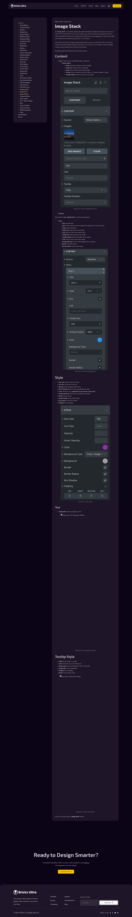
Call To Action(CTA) (26, 52)
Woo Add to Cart (24, 87)
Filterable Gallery (25, 36)
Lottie (21, 112)
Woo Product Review (26, 80)
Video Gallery (24, 98)
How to (20, 117)
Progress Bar (23, 71)
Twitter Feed (23, 50)
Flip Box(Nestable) (25, 110)
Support (103, 6)
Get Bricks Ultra (65, 871)
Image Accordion (25, 107)
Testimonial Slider (25, 96)
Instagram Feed (24, 89)
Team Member (24, 25)
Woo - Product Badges (26, 101)
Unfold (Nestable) (25, 55)
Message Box (24, 32)
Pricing (91, 6)
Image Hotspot (24, 94)
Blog (96, 6)
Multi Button (23, 46)
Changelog (53, 904)
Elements (83, 6)
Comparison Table (25, 41)
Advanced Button (25, 82)
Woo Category (24, 64)
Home (76, 6)
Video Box (23, 62)
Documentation (70, 900)
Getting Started (22, 114)
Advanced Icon (24, 85)
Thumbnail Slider (25, 39)
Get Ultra (117, 6)
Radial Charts (24, 59)
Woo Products (24, 66)
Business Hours (24, 57)
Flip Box (22, 48)
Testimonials (23, 73)
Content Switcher (25, 27)
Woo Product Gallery (26, 78)
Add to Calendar (24, 105)
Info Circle (23, 43)
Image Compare (24, 34)
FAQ (21, 103)
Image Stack (23, 91)
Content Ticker (24, 68)
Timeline (22, 30)
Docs (61, 21)
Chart (21, 75)
